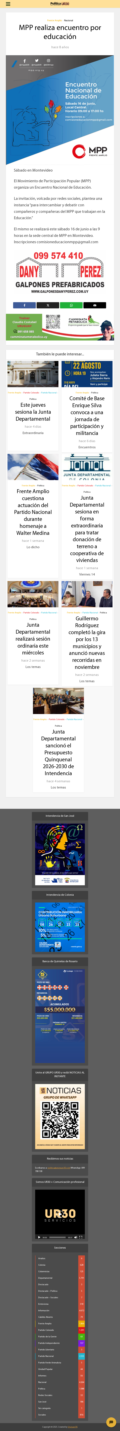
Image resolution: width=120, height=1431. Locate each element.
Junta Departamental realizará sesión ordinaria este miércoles (33, 635)
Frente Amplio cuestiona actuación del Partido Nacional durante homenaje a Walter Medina (33, 508)
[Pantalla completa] (80, 1233)
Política (33, 395)
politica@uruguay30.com (59, 1164)
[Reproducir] (39, 1233)
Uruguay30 (72, 1423)
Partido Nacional (49, 389)
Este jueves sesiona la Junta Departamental (33, 408)
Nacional (68, 20)
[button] (60, 1210)
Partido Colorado (31, 389)
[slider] (57, 1233)
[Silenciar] (75, 1233)
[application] (60, 1210)
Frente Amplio (54, 20)
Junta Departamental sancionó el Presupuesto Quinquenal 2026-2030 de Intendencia (58, 749)
